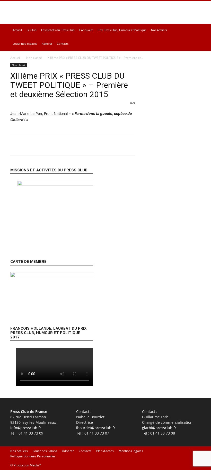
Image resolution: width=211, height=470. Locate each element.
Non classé (34, 58)
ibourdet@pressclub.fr (95, 427)
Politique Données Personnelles (33, 456)
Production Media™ (27, 465)
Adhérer (47, 43)
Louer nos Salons (45, 451)
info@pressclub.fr (25, 427)
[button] (194, 30)
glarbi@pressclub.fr (159, 427)
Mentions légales (131, 451)
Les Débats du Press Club (58, 30)
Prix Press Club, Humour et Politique (122, 30)
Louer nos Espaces (25, 43)
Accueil (17, 30)
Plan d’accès (105, 451)
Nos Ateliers (159, 30)
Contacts (62, 43)
